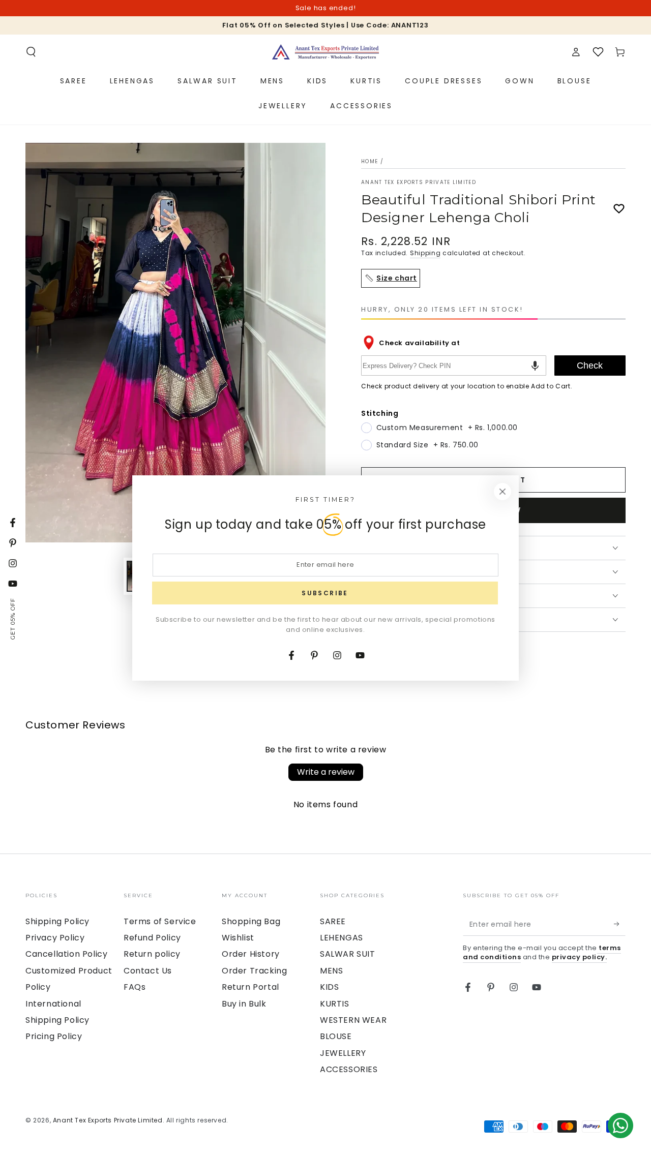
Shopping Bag (251, 921)
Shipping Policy (57, 921)
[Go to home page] (325, 51)
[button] (31, 52)
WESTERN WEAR (353, 1020)
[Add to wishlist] (619, 209)
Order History (251, 954)
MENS (331, 971)
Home (369, 161)
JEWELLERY (343, 1053)
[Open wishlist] (598, 51)
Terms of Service (160, 921)
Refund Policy (152, 938)
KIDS (329, 987)
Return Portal (250, 987)
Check (590, 365)
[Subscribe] (620, 924)
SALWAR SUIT (347, 954)
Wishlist (238, 938)
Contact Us (148, 971)
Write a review (325, 772)
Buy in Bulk (244, 1004)
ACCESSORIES (349, 1069)
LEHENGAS (341, 938)
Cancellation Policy (66, 954)
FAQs (134, 987)
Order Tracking (254, 971)
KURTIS (334, 1004)
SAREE (333, 921)
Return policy (152, 954)
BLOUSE (336, 1036)
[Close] (502, 491)
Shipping (425, 253)
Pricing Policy (53, 1036)
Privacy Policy (54, 938)
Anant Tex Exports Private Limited (418, 182)
